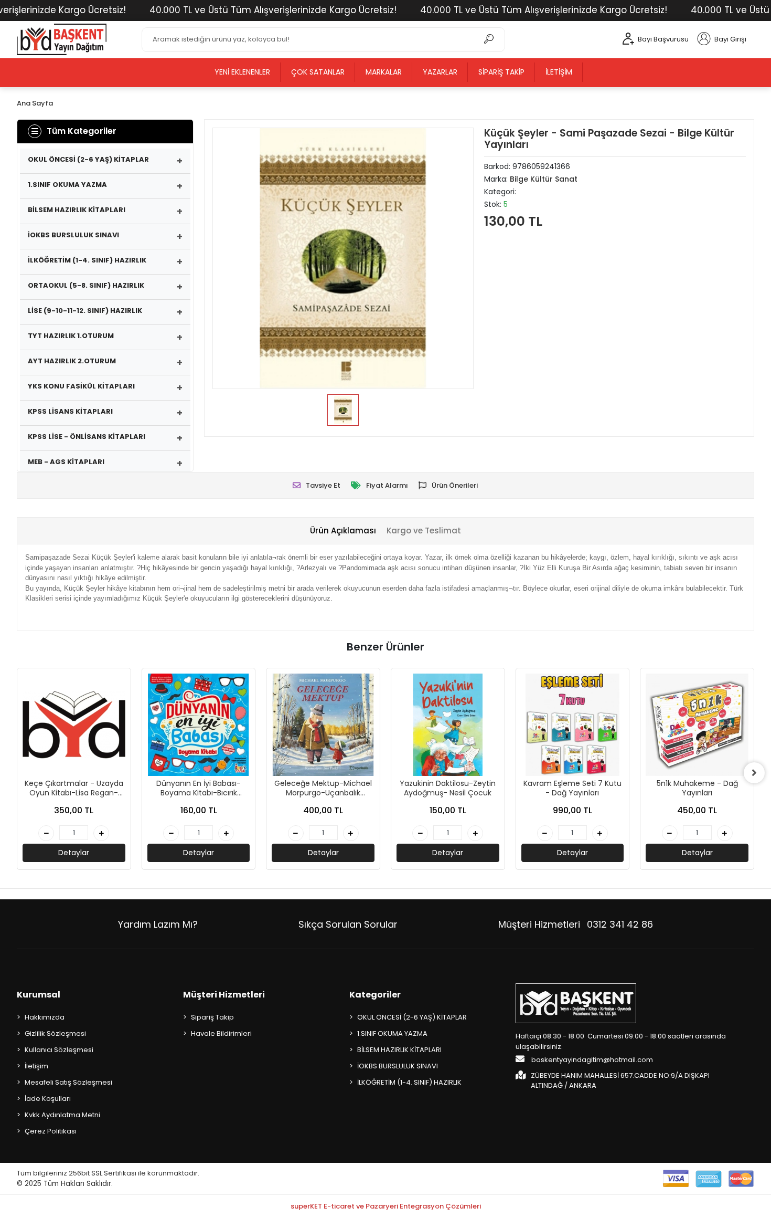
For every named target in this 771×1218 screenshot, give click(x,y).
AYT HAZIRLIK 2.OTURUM (72, 361)
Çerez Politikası (51, 1131)
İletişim (558, 72)
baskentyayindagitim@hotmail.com (591, 1060)
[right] (754, 772)
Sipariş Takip (501, 72)
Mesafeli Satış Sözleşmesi (68, 1082)
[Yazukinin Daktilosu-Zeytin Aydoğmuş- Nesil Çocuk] (448, 725)
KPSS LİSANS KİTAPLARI (70, 411)
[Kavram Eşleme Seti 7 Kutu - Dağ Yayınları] (572, 725)
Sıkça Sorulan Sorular (348, 924)
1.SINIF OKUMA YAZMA (67, 185)
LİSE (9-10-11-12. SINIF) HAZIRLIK (85, 311)
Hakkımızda (45, 1017)
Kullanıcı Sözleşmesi (59, 1050)
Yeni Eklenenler (242, 72)
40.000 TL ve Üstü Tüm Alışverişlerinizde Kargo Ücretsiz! (273, 10)
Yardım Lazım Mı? (158, 924)
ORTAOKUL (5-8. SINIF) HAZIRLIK (86, 285)
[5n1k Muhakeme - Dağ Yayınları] (697, 725)
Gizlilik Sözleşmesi (55, 1033)
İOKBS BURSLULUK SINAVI (73, 235)
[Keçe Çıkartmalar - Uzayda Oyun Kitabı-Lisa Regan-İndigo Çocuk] (74, 725)
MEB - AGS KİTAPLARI (66, 462)
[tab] (343, 531)
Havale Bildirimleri (221, 1033)
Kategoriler (375, 995)
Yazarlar (440, 72)
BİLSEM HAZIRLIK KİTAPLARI (76, 210)
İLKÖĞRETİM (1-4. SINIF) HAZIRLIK (87, 260)
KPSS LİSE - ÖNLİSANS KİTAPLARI (86, 437)
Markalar (384, 72)
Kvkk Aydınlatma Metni (62, 1115)
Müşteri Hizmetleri (575, 924)
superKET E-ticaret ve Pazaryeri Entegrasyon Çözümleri (386, 1206)
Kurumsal (38, 995)
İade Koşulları (48, 1099)
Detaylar (73, 852)
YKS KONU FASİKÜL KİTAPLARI (81, 386)
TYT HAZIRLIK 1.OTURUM (71, 336)
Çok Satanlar (318, 72)
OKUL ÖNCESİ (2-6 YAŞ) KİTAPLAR (88, 159)
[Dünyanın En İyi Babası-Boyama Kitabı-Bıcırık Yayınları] (198, 725)
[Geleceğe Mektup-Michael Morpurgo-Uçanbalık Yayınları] (323, 725)
